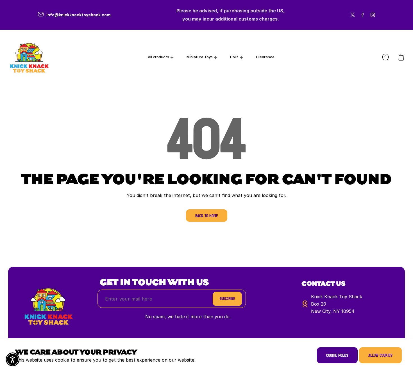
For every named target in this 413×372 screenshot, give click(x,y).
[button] (401, 57)
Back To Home (206, 216)
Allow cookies (380, 355)
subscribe (227, 298)
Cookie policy (337, 355)
